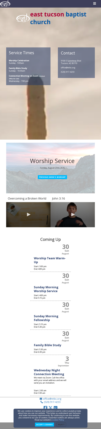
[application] (28, 214)
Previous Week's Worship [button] (52, 177)
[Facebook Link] (45, 408)
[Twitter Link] (50, 408)
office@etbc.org (68, 67)
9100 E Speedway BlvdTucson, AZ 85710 (71, 62)
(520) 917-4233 (67, 72)
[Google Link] (55, 408)
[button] (28, 214)
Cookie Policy (58, 420)
